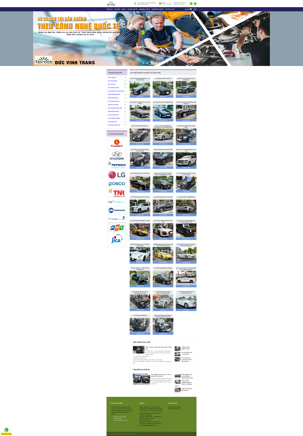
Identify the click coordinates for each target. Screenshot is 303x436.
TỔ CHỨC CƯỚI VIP (132, 9)
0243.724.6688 (166, 4)
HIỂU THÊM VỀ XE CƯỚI (141, 342)
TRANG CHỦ (109, 9)
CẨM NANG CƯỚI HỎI (144, 9)
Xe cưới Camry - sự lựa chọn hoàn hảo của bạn (187, 359)
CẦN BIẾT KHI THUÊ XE (141, 370)
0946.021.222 (183, 2)
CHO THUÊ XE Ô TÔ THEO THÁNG (116, 91)
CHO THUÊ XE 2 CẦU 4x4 (113, 101)
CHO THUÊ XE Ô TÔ (112, 121)
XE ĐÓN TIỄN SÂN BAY (113, 97)
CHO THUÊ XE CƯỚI (112, 81)
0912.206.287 (181, 4)
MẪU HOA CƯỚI (111, 84)
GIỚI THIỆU (117, 9)
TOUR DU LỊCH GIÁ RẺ (113, 104)
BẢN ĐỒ (124, 9)
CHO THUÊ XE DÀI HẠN (113, 87)
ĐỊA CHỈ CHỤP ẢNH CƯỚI (114, 125)
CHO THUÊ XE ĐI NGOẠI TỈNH (115, 108)
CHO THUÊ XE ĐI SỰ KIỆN (114, 118)
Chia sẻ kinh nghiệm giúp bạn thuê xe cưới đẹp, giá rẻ (183, 383)
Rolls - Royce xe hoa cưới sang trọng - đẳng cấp (159, 348)
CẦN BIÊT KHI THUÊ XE (158, 9)
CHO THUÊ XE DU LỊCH (113, 114)
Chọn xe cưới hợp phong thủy (187, 389)
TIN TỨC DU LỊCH (169, 9)
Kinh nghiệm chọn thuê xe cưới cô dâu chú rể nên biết (161, 375)
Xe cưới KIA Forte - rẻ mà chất (187, 353)
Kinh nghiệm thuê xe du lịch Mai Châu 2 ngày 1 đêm (187, 376)
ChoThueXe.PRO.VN (129, 433)
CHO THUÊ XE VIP (112, 77)
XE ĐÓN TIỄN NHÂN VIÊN (114, 94)
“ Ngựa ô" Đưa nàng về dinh (186, 348)
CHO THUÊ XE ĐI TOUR (113, 111)
